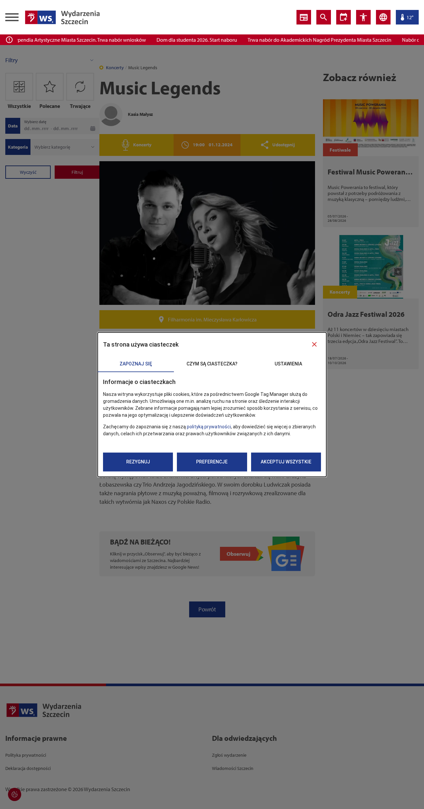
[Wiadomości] (303, 17)
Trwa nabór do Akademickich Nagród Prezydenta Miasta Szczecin (310, 39)
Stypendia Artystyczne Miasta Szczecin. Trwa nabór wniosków (69, 39)
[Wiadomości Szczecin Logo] (62, 17)
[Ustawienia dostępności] (343, 17)
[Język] (383, 17)
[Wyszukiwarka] (323, 17)
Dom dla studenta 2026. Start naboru (187, 39)
